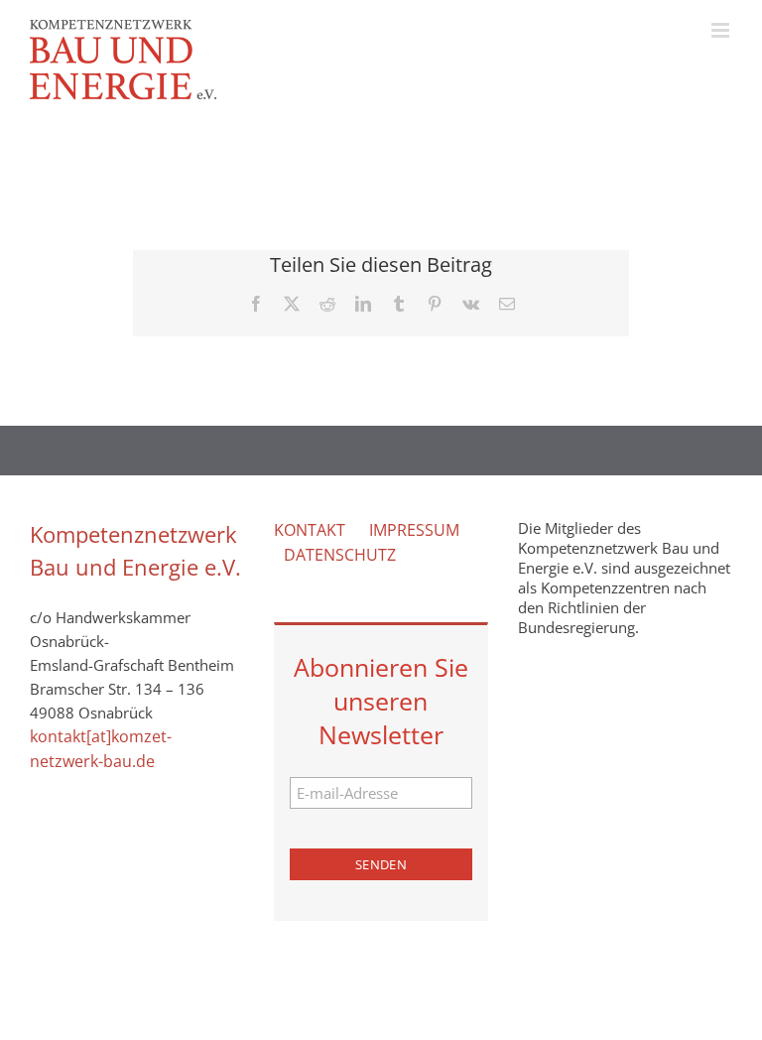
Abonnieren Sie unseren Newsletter (381, 700)
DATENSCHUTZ (340, 555)
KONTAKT (309, 530)
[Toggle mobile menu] (721, 30)
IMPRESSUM (414, 530)
